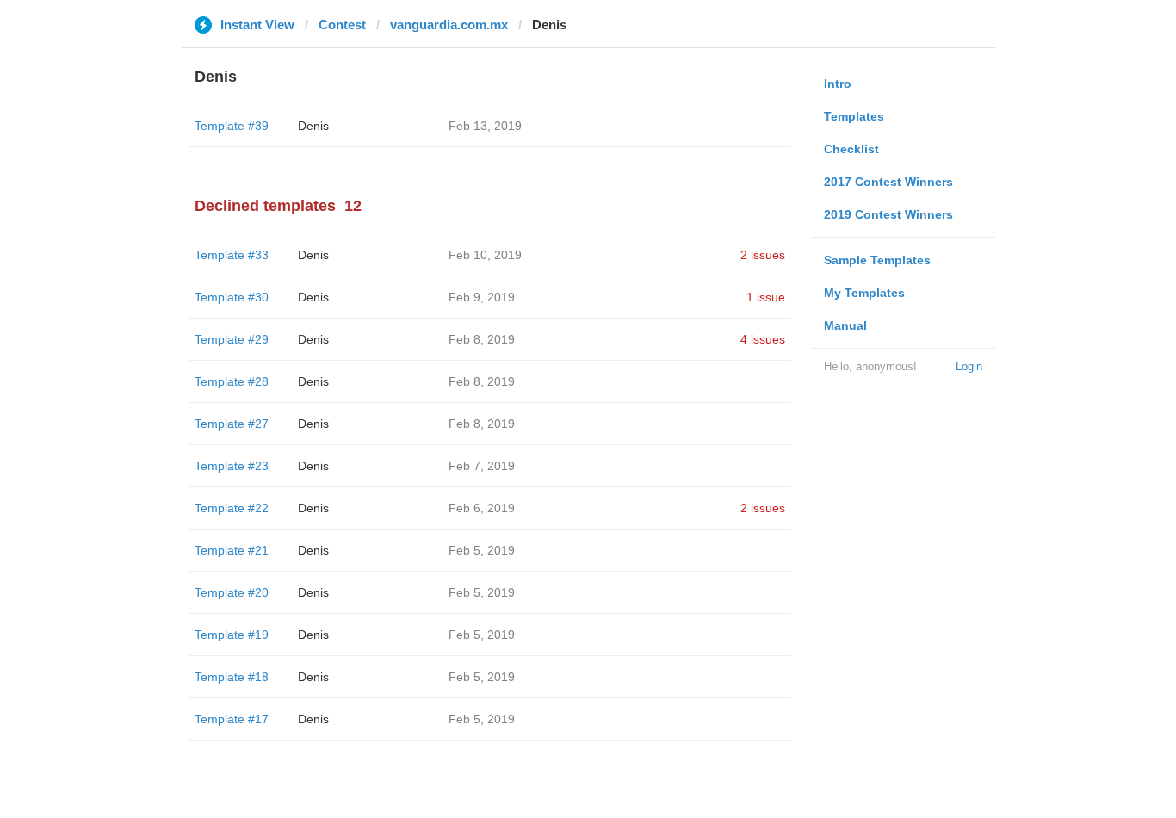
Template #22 (232, 508)
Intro (837, 83)
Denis (313, 126)
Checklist (851, 149)
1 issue (765, 297)
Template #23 (232, 466)
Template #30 (232, 297)
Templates (854, 116)
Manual (845, 325)
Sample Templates (877, 260)
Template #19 (232, 634)
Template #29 (232, 339)
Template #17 (232, 719)
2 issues (762, 255)
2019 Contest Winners (888, 214)
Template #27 (232, 424)
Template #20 (232, 592)
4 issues (762, 339)
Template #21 (232, 550)
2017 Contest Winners (888, 182)
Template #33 (232, 255)
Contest (342, 24)
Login (969, 366)
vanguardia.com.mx (449, 24)
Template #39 (232, 126)
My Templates (864, 293)
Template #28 (232, 381)
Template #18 (232, 677)
